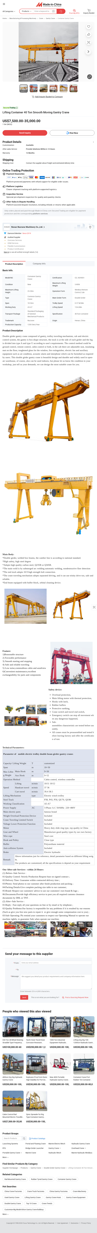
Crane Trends (47, 1203)
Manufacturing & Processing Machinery (22, 18)
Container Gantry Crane (66, 18)
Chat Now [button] (73, 133)
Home (5, 18)
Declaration (75, 1223)
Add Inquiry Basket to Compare (49, 96)
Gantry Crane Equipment (76, 1197)
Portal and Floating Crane (36, 1143)
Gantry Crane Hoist (53, 1197)
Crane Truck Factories (35, 1191)
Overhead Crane (77, 1148)
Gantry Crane (50, 18)
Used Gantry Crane (12, 1197)
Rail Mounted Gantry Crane (15, 1179)
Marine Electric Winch (56, 1143)
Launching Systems (10, 1143)
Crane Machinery (79, 1191)
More (5, 1214)
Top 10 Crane (31, 1203)
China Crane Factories (13, 1191)
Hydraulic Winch (54, 1152)
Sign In (6, 252)
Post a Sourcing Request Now (75, 997)
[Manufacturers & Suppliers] (48, 4)
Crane (41, 18)
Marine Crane (31, 1152)
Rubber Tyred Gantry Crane (41, 1179)
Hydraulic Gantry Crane (80, 1143)
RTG (4, 1148)
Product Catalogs (38, 1138)
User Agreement (62, 1223)
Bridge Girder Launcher (35, 1148)
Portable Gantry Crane (11, 1152)
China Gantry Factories (59, 1191)
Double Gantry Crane (13, 1203)
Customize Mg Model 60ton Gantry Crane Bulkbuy (24, 1209)
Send (24, 997)
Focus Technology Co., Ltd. (32, 1223)
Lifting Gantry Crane (33, 1197)
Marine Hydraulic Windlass (81, 1152)
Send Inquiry (25, 133)
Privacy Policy (86, 1223)
